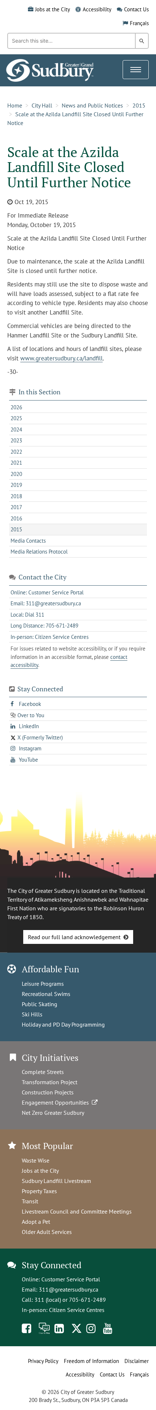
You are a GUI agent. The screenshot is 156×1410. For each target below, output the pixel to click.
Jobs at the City (52, 9)
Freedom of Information (91, 1361)
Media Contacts (28, 540)
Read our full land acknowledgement (74, 937)
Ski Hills (32, 1014)
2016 (16, 518)
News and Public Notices (92, 105)
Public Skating (39, 1004)
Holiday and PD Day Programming (63, 1024)
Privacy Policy (43, 1361)
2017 (16, 507)
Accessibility (97, 9)
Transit (30, 1201)
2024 (16, 429)
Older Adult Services (47, 1231)
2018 (16, 496)
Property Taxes (39, 1191)
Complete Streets (43, 1071)
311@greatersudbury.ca (68, 1289)
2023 (16, 440)
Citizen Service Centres (76, 1309)
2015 (138, 105)
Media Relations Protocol (39, 551)
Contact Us (136, 9)
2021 (16, 462)
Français (139, 23)
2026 (16, 407)
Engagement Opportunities (57, 1102)
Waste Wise (35, 1160)
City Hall (42, 105)
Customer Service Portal (70, 1279)
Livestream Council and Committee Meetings (77, 1211)
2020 (16, 473)
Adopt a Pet (36, 1221)
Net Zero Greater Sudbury (53, 1112)
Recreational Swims (46, 993)
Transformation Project (49, 1082)
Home (14, 105)
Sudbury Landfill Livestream (56, 1180)
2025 (16, 418)
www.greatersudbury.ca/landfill (61, 358)
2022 (16, 451)
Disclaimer (136, 1361)
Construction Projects (48, 1092)
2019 (16, 484)
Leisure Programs (43, 983)
